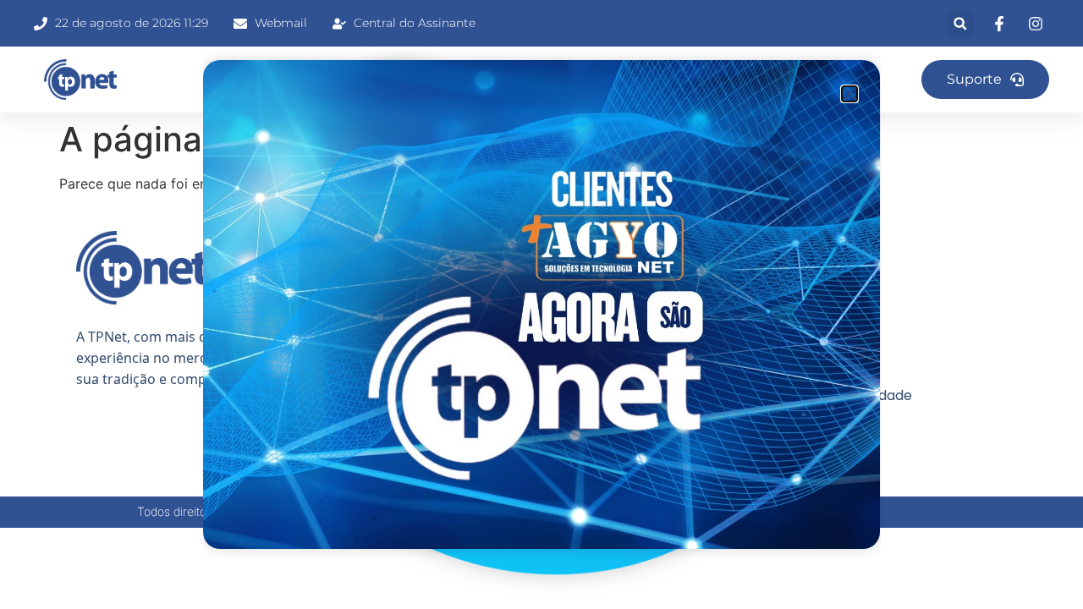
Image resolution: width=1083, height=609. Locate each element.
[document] (541, 304)
